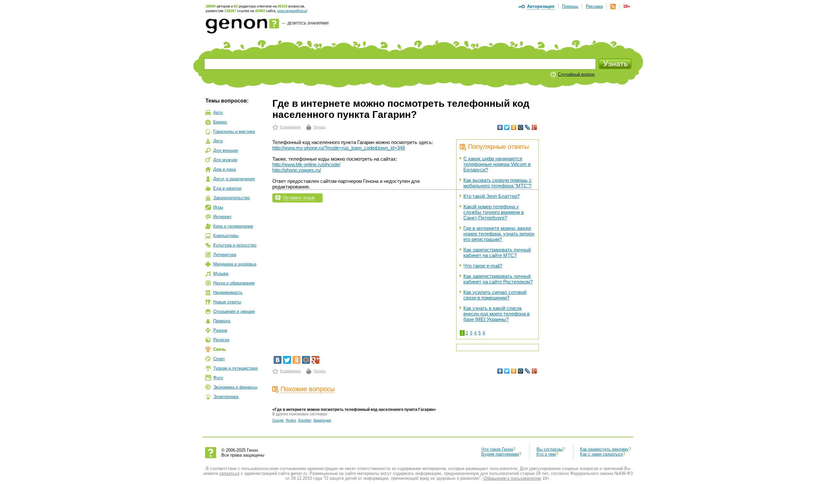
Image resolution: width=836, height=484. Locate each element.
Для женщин (225, 150)
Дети (218, 140)
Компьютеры (225, 235)
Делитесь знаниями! (308, 23)
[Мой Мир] (520, 127)
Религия (221, 339)
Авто (218, 112)
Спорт (219, 358)
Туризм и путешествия (235, 368)
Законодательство (231, 197)
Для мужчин (225, 159)
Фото (218, 377)
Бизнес (220, 122)
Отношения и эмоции (234, 311)
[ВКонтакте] (500, 127)
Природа (221, 320)
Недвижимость (228, 292)
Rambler (305, 420)
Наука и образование (234, 283)
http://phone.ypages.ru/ (296, 170)
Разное (220, 330)
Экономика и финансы (235, 387)
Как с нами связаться (601, 454)
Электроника (225, 396)
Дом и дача (224, 169)
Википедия (322, 420)
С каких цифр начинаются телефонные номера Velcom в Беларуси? (497, 164)
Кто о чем (546, 454)
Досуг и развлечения (234, 178)
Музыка (220, 273)
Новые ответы (227, 301)
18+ (626, 6)
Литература (224, 254)
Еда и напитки (227, 188)
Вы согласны (549, 449)
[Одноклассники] (513, 127)
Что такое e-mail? (482, 265)
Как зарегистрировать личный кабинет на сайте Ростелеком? (498, 278)
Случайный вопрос (576, 74)
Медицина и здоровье (234, 264)
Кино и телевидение (233, 226)
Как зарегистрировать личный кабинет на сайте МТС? (497, 252)
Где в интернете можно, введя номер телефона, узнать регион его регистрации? (498, 233)
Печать (320, 127)
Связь (219, 349)
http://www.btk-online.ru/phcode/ (306, 164)
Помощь (570, 6)
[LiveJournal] (527, 127)
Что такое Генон (497, 449)
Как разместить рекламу (604, 449)
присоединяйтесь (291, 11)
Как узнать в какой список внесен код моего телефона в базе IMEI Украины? (496, 313)
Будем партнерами (500, 454)
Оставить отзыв (298, 197)
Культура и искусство (234, 245)
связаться (229, 473)
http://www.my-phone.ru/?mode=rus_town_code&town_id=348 (338, 148)
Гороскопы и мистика (234, 131)
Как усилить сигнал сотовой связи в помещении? (494, 294)
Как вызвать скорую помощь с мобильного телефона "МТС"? (497, 182)
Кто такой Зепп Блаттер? (491, 196)
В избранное (290, 127)
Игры (218, 207)
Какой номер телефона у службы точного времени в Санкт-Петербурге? (493, 212)
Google (278, 420)
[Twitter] (507, 127)
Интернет (222, 216)
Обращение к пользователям (512, 478)
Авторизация (541, 6)
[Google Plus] (534, 127)
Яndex (291, 420)
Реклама (594, 6)
